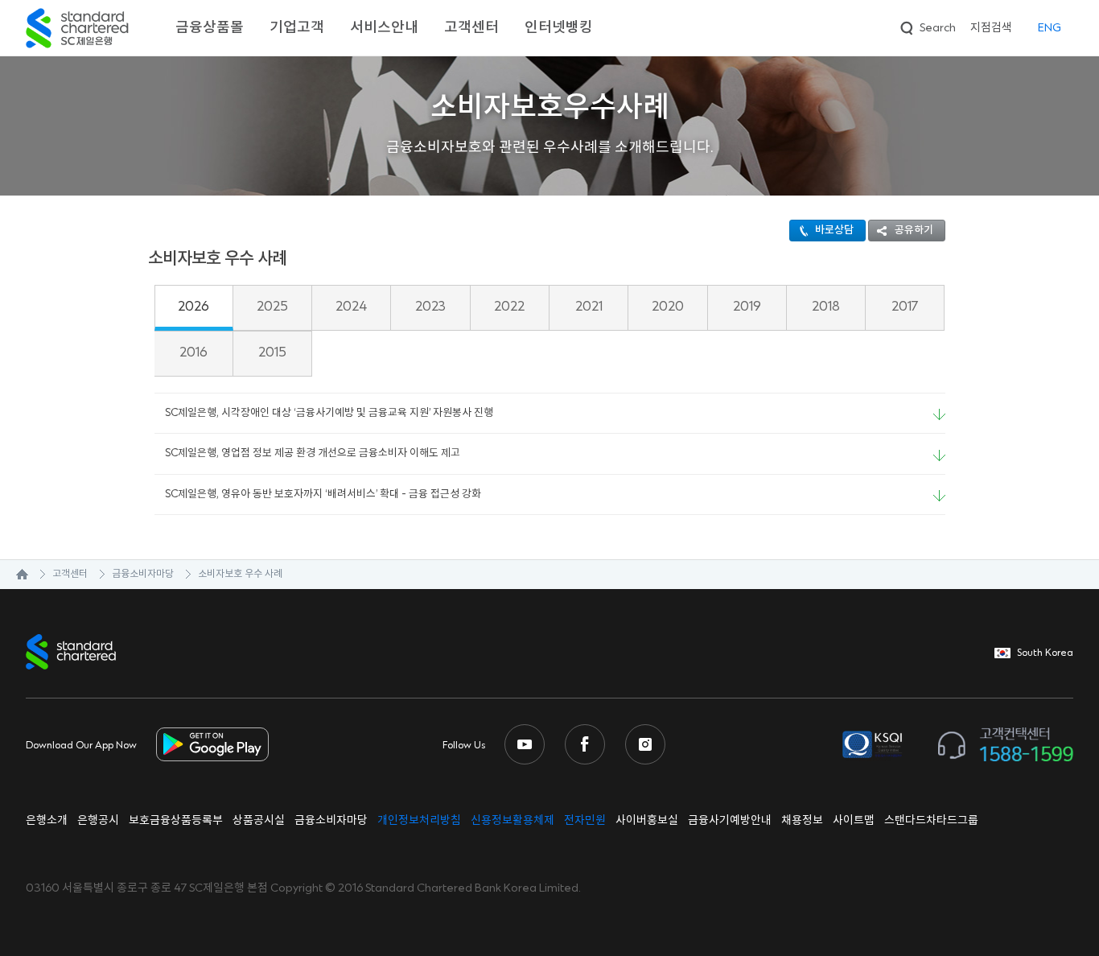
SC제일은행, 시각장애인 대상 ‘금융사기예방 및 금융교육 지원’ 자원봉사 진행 (329, 412)
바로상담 (834, 230)
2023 (430, 307)
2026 (193, 307)
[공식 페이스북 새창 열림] (585, 744)
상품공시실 (259, 821)
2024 (351, 307)
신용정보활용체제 (512, 821)
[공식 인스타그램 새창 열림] (645, 744)
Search (926, 25)
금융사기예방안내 (730, 821)
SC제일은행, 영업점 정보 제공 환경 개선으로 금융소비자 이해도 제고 (312, 453)
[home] (14, 574)
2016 (193, 352)
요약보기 (939, 415)
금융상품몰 (209, 28)
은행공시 (98, 821)
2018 (826, 307)
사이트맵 (854, 821)
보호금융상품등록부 (176, 821)
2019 (747, 307)
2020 (668, 307)
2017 (905, 307)
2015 (272, 352)
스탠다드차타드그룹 (931, 821)
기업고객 (297, 28)
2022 (509, 307)
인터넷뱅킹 (559, 28)
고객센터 (471, 28)
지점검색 (991, 28)
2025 (272, 307)
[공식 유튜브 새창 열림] (524, 744)
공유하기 (914, 230)
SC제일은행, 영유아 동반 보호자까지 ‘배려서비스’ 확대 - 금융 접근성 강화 (323, 494)
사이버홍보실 (646, 821)
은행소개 (47, 821)
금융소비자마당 (143, 574)
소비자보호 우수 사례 (240, 574)
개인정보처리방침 (419, 821)
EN (1049, 28)
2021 (589, 307)
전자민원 (585, 821)
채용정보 (802, 821)
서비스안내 (384, 28)
